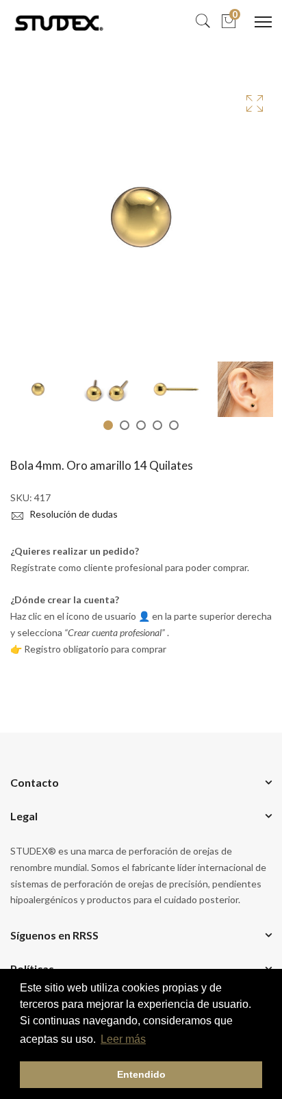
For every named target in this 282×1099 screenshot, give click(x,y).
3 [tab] (141, 425)
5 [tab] (174, 425)
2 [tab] (124, 425)
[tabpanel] (38, 389)
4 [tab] (157, 425)
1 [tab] (108, 425)
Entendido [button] (141, 1074)
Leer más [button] (123, 1039)
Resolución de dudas (72, 514)
